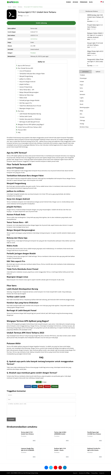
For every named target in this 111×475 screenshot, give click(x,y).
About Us (75, 473)
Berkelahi (82, 94)
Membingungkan (84, 107)
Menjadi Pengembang (26, 76)
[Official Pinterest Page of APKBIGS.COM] (60, 467)
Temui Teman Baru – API (27, 90)
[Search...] (98, 1)
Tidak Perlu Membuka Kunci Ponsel (30, 106)
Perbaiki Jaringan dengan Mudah (29, 100)
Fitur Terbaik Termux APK (25, 68)
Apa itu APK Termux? (24, 65)
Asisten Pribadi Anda (26, 87)
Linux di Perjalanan (25, 71)
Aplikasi (75, 2)
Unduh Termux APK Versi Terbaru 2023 (30, 127)
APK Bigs (20, 15)
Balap (81, 110)
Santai (81, 91)
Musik (81, 104)
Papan (81, 85)
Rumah (68, 2)
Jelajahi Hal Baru (24, 84)
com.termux (33, 39)
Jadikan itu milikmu (25, 79)
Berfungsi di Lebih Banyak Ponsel (30, 122)
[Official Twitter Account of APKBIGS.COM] (51, 467)
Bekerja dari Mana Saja (26, 95)
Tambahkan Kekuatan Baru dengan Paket (32, 73)
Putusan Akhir (22, 130)
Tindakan (82, 75)
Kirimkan (11, 419)
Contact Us (101, 473)
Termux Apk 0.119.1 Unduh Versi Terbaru (33, 7)
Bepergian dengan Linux (27, 108)
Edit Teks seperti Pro (26, 103)
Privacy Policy (94, 473)
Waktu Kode (23, 98)
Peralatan (20, 7)
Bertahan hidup (84, 127)
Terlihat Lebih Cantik (26, 116)
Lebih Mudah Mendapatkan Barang (30, 114)
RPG (81, 114)
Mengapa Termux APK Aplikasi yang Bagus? (31, 124)
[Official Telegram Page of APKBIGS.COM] (65, 467)
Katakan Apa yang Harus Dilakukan (30, 119)
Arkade (82, 81)
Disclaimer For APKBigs (84, 473)
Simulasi (82, 117)
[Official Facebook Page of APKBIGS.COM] (46, 467)
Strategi (82, 123)
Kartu (81, 88)
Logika (81, 98)
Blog (91, 2)
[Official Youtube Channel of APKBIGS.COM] (55, 467)
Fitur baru (21, 111)
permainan (83, 2)
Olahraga (82, 120)
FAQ (19, 132)
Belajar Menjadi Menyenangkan (29, 92)
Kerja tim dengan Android (27, 82)
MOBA (82, 101)
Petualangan (83, 78)
